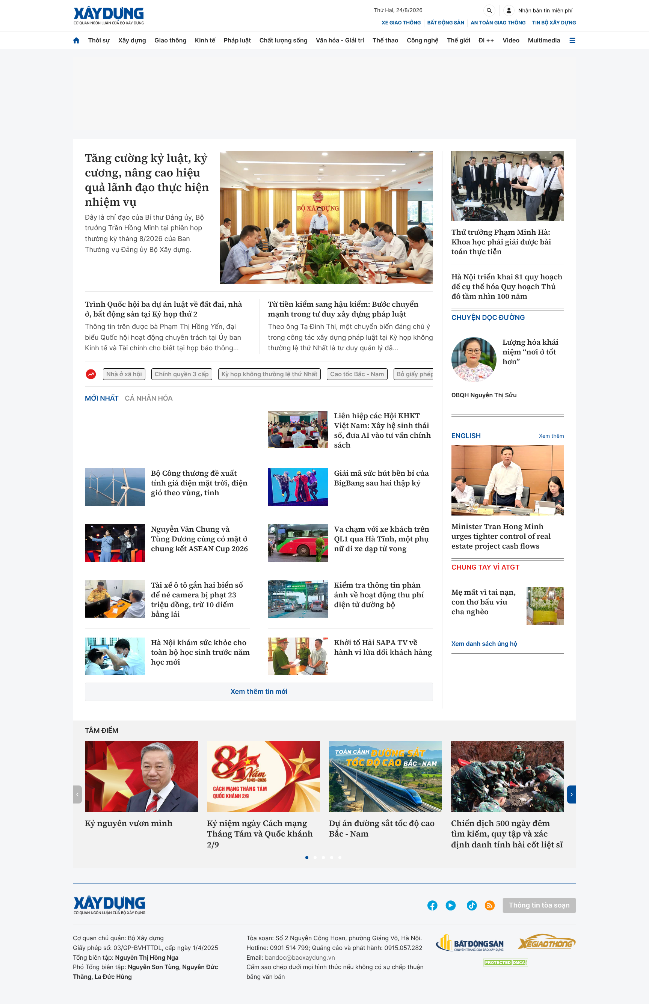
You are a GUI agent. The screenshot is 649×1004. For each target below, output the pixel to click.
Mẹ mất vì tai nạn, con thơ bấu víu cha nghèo (483, 602)
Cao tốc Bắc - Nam (357, 374)
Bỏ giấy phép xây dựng (430, 374)
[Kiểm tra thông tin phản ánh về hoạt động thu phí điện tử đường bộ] (298, 599)
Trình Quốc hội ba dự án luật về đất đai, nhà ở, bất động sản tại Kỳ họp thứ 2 (163, 309)
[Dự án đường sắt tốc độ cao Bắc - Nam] (385, 776)
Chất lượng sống (284, 40)
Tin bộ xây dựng (554, 23)
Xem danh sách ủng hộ (484, 643)
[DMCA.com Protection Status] (505, 962)
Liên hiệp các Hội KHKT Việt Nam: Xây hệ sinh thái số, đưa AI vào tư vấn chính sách (382, 430)
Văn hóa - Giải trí (340, 40)
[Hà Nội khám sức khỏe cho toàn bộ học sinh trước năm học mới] (115, 656)
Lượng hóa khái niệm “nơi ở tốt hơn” (530, 351)
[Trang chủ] (76, 40)
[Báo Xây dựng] (109, 15)
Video (511, 40)
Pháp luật (237, 40)
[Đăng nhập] (509, 10)
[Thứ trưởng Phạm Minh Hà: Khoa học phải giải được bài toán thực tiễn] (507, 186)
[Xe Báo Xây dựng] (547, 941)
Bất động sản (446, 23)
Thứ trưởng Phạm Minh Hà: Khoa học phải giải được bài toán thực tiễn (501, 241)
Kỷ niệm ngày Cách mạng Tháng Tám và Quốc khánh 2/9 (260, 834)
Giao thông (170, 40)
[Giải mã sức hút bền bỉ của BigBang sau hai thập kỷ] (298, 487)
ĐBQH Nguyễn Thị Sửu (484, 395)
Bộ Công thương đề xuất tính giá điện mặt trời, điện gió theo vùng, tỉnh (199, 482)
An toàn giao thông (498, 23)
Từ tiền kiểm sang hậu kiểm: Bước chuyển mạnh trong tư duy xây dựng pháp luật (343, 309)
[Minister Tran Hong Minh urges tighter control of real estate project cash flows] (507, 480)
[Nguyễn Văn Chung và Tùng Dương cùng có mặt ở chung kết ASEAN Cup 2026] (115, 543)
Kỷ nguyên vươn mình (129, 823)
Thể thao (385, 40)
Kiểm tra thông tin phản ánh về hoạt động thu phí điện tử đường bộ (379, 594)
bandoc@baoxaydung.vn (300, 957)
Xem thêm (551, 436)
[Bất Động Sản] (470, 943)
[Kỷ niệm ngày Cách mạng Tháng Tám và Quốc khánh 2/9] (263, 776)
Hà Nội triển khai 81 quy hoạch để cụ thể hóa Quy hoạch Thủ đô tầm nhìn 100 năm (506, 286)
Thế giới (458, 40)
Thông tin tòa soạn (539, 905)
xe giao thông (401, 23)
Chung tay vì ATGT (485, 567)
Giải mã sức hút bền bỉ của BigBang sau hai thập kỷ (381, 478)
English (466, 436)
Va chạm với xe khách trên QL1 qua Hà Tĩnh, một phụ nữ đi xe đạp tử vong (381, 538)
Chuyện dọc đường (488, 318)
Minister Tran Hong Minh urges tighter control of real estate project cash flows (501, 536)
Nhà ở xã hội (124, 374)
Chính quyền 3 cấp (182, 374)
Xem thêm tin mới (259, 692)
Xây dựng (132, 40)
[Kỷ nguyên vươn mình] (141, 776)
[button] (306, 857)
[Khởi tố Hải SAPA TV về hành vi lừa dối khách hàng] (298, 656)
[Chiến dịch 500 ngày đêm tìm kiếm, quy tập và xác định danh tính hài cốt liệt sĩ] (507, 776)
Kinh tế (205, 40)
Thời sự (99, 40)
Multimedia (544, 40)
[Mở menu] (572, 40)
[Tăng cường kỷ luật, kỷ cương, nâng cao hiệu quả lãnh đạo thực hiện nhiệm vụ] (326, 217)
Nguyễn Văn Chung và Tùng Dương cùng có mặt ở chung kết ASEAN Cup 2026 (199, 538)
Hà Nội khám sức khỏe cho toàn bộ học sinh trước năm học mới (200, 652)
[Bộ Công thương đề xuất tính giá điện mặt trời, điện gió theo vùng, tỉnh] (115, 487)
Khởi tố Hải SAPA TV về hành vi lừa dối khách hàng (383, 647)
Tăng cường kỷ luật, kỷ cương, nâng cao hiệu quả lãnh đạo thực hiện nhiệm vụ (147, 180)
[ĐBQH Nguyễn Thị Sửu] (474, 359)
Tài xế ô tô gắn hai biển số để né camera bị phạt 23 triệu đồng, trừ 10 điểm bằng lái (197, 599)
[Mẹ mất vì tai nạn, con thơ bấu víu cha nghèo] (545, 606)
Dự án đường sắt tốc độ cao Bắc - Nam (382, 829)
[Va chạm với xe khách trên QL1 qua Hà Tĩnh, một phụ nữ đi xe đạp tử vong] (298, 543)
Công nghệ (422, 40)
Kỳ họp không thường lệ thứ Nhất (269, 374)
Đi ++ (486, 40)
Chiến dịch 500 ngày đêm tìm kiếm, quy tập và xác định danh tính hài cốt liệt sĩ (507, 834)
